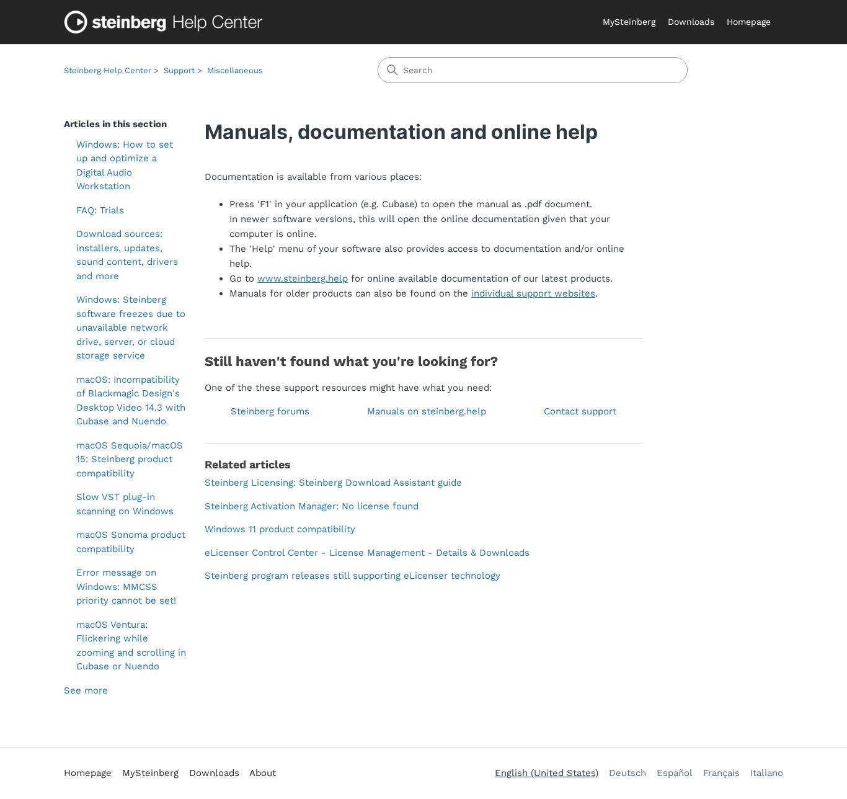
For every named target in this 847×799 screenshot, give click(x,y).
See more (86, 690)
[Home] (166, 22)
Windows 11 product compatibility (280, 529)
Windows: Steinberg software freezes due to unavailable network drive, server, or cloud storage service (130, 327)
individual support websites (533, 293)
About (262, 773)
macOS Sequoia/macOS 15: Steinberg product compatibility (129, 459)
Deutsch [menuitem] (627, 773)
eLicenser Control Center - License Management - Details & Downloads (367, 552)
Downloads (691, 22)
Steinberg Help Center (107, 70)
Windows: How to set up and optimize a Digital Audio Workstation (124, 165)
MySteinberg (629, 22)
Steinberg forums (270, 411)
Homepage (749, 22)
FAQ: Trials (100, 210)
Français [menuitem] (721, 773)
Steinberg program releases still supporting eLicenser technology (352, 575)
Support (179, 70)
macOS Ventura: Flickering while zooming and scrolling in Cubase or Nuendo (131, 645)
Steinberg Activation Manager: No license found (312, 506)
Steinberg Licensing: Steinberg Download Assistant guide (333, 482)
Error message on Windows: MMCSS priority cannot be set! (126, 586)
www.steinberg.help (302, 278)
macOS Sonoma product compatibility (130, 542)
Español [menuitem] (675, 773)
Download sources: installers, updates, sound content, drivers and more (127, 255)
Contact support (580, 411)
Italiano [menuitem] (766, 773)
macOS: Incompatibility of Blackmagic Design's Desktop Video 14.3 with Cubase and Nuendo (130, 400)
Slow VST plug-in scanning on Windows (125, 504)
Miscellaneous (235, 70)
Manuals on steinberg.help (426, 411)
